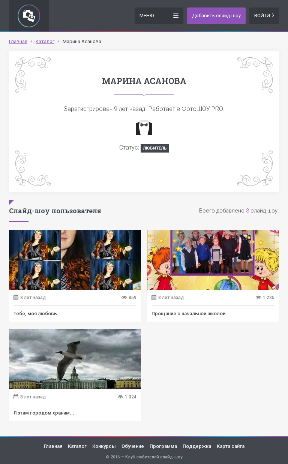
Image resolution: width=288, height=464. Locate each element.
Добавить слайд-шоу (216, 15)
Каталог (77, 446)
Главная (53, 446)
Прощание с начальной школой (188, 313)
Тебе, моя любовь (35, 313)
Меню (147, 15)
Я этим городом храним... (44, 413)
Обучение (133, 446)
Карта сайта (230, 446)
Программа (163, 446)
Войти (262, 15)
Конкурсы (104, 446)
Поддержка (197, 446)
